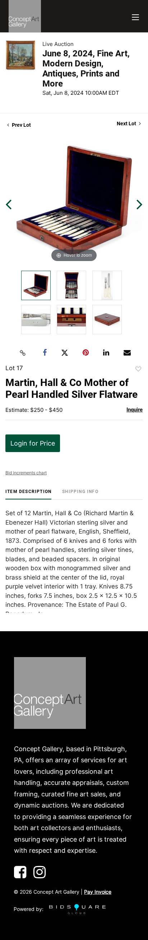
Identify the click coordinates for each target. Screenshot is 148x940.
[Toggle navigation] (135, 16)
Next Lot (127, 123)
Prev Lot (21, 125)
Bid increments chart (26, 472)
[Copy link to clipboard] (23, 353)
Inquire (134, 409)
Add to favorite (138, 369)
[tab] (28, 494)
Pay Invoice (97, 892)
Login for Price (32, 443)
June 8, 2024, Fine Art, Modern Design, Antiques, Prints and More (86, 68)
